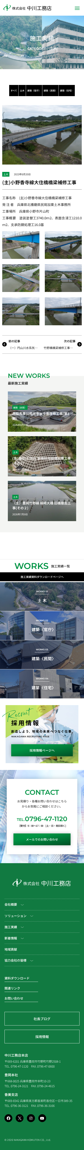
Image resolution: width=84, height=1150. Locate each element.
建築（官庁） (34, 90)
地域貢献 (10, 949)
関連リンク (12, 988)
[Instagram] (31, 1118)
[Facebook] (8, 1118)
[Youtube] (42, 1118)
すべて (14, 90)
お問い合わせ (13, 998)
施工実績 (42, 38)
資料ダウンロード (17, 978)
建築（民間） (50, 90)
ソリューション (15, 915)
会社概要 (10, 904)
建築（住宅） (66, 90)
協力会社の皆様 (15, 960)
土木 (53, 48)
